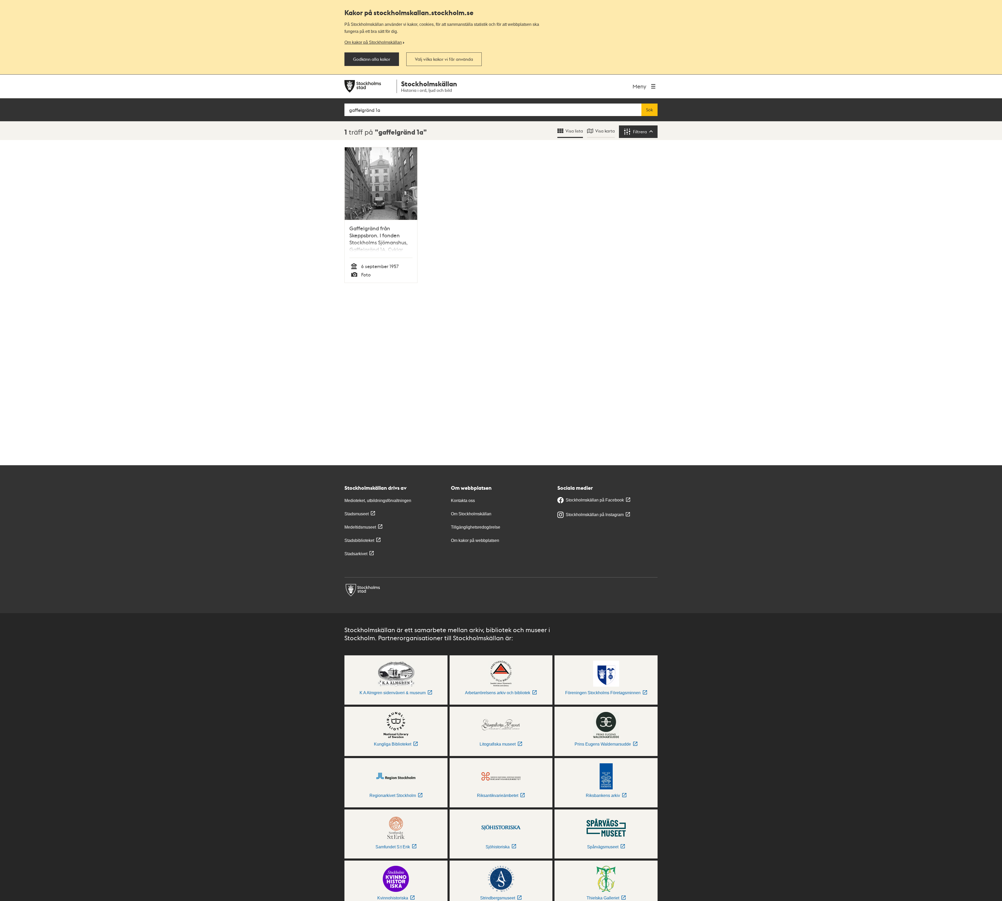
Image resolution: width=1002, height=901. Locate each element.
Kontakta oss (463, 500)
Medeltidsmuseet (360, 527)
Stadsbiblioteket (359, 540)
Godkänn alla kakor (371, 59)
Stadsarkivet (355, 554)
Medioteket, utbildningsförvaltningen (377, 500)
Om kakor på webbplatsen (475, 540)
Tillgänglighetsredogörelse (475, 527)
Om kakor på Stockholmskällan (373, 42)
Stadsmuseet (356, 514)
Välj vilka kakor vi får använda (444, 59)
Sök (649, 109)
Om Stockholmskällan (471, 514)
